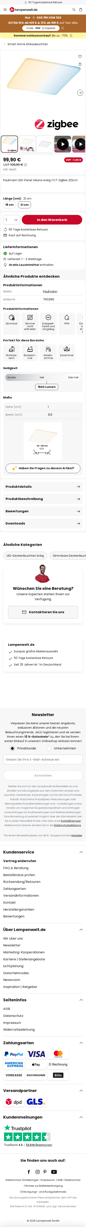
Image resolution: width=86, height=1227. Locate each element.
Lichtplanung (13, 966)
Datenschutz (13, 1015)
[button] (9, 144)
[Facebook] (31, 1171)
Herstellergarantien (18, 909)
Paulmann (50, 291)
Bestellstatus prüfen (19, 875)
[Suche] (74, 9)
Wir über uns (13, 938)
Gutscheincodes (16, 973)
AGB (6, 1008)
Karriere (9, 959)
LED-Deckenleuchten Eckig (25, 556)
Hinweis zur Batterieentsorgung (44, 1185)
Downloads (15, 523)
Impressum (12, 1022)
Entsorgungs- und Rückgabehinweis (43, 1191)
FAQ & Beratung (15, 868)
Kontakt (9, 902)
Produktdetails (19, 486)
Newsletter (12, 945)
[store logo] (26, 9)
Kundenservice (18, 852)
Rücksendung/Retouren (21, 881)
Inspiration (11, 987)
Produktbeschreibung (24, 499)
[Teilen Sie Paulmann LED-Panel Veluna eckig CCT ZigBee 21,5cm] (80, 64)
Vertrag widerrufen (19, 861)
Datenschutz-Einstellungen (22, 1180)
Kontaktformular (71, 821)
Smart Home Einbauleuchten (28, 44)
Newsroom (11, 980)
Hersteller (76, 835)
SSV (40, 28)
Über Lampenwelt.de (24, 929)
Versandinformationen (21, 895)
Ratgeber (29, 987)
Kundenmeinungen (22, 1117)
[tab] (43, 884)
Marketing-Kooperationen (24, 952)
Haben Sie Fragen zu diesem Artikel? (46, 468)
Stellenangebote (32, 959)
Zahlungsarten (14, 888)
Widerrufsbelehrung (19, 1029)
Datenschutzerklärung (67, 825)
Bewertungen (17, 511)
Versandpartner (20, 1090)
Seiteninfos (14, 1000)
